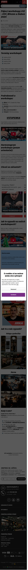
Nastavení (13, 289)
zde (17, 284)
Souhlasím (13, 294)
